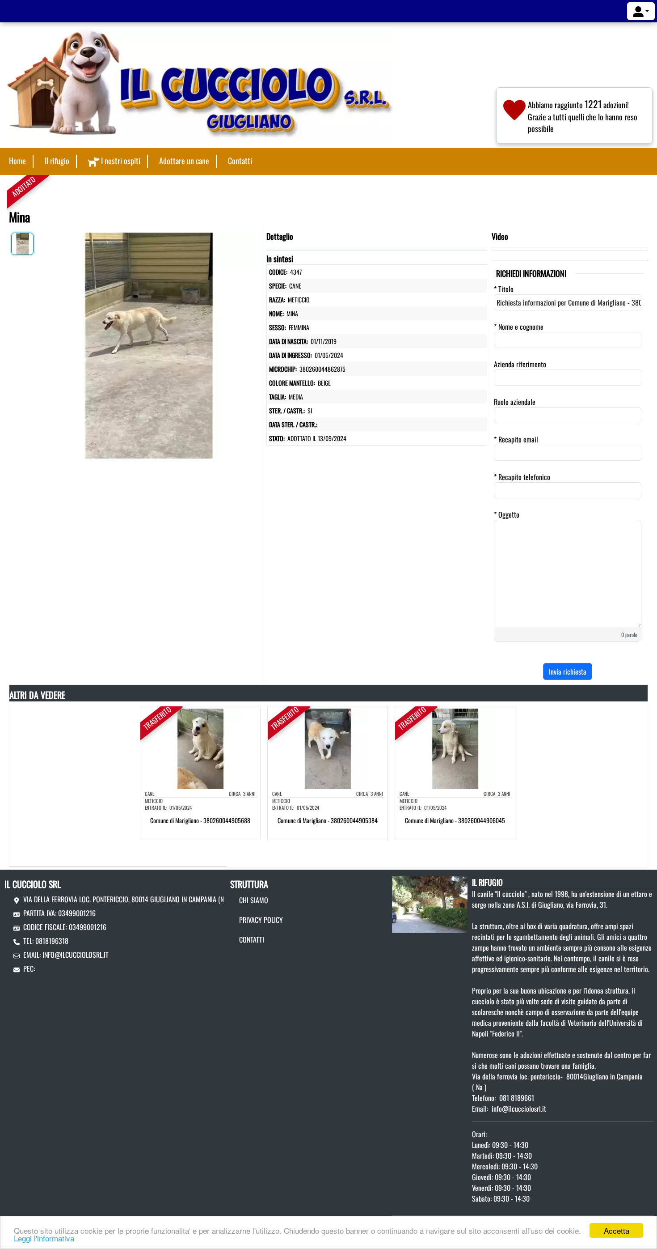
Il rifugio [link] (57, 160)
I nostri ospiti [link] (120, 160)
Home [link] (17, 160)
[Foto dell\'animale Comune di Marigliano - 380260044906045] (455, 748)
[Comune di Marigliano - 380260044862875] (148, 343)
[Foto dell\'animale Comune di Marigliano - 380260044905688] (200, 748)
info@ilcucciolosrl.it (75, 954)
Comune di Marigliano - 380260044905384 (328, 820)
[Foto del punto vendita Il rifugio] (429, 903)
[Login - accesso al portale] (641, 11)
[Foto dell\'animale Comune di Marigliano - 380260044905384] (327, 748)
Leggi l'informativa (44, 1238)
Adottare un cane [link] (184, 160)
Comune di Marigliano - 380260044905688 (200, 820)
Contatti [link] (240, 160)
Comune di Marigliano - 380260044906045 (455, 820)
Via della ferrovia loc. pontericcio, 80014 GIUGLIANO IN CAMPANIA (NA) (126, 899)
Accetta (616, 1230)
